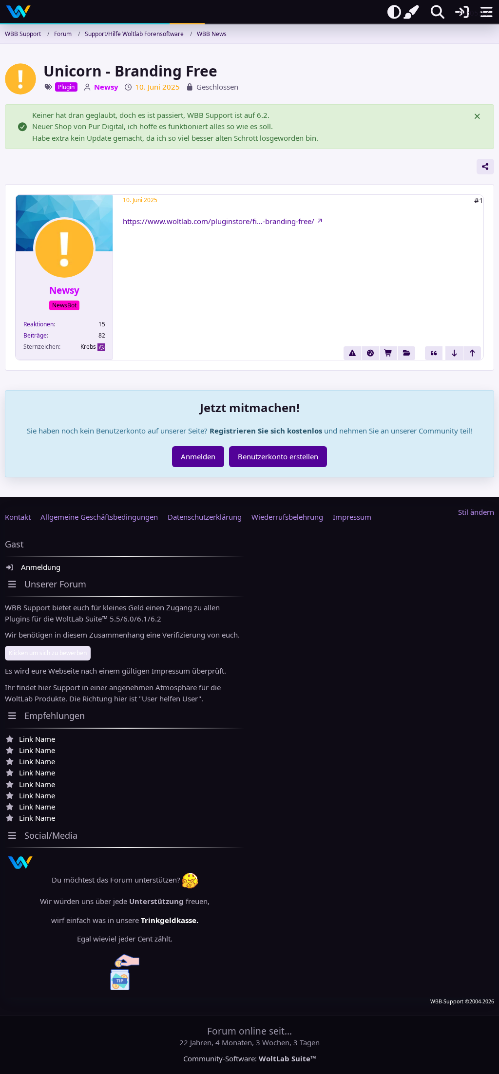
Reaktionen (38, 324)
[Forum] (406, 353)
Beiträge (35, 335)
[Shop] (388, 353)
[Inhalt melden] (352, 353)
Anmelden (198, 456)
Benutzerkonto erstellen (278, 456)
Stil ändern (476, 512)
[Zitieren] (433, 353)
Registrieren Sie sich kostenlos (266, 430)
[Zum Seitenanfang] (472, 353)
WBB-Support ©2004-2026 (462, 1001)
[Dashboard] (370, 353)
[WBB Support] (18, 11)
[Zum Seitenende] (454, 353)
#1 (478, 200)
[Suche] (437, 12)
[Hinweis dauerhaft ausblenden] (478, 115)
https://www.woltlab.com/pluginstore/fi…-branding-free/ (218, 221)
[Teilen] (485, 166)
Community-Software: (249, 1058)
